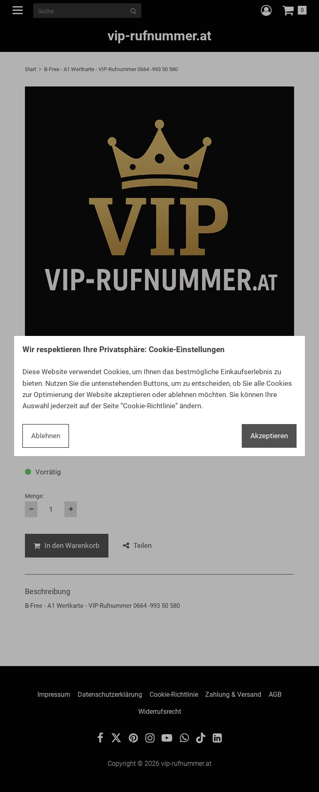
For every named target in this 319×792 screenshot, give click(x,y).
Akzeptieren (269, 436)
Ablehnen (45, 436)
